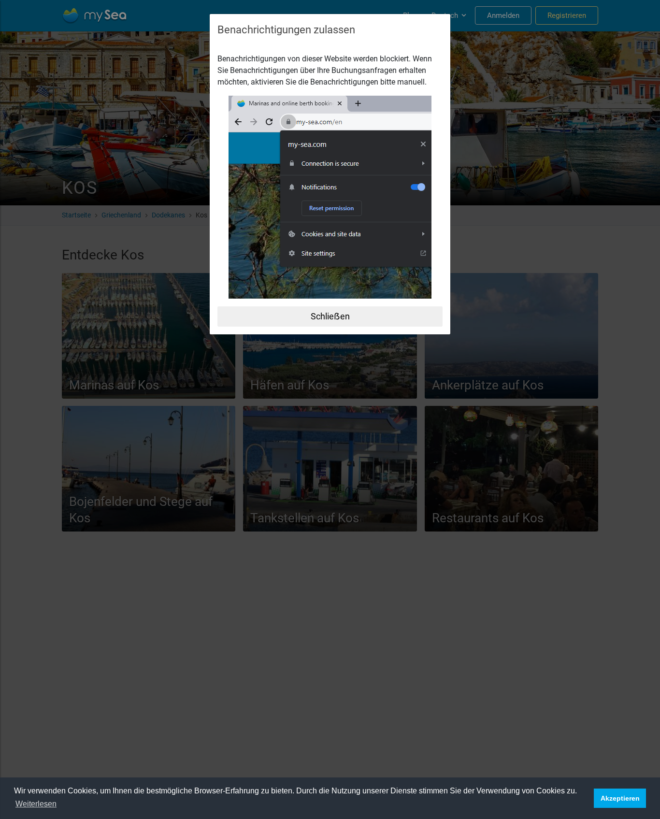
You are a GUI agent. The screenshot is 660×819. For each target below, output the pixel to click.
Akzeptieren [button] (620, 798)
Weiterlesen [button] (36, 804)
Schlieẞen (330, 316)
